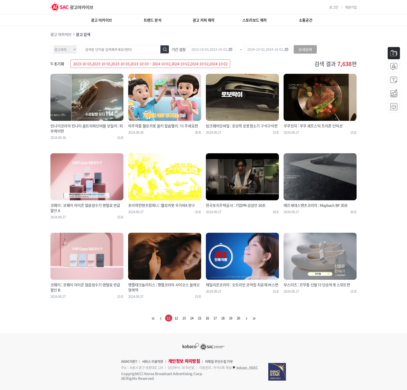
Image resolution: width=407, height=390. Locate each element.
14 (192, 318)
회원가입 (351, 7)
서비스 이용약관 (152, 361)
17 (215, 318)
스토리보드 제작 (254, 20)
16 (207, 318)
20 (238, 318)
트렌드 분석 (152, 20)
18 (223, 318)
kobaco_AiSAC (247, 367)
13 (184, 318)
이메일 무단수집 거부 (219, 361)
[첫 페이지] (153, 318)
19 (230, 318)
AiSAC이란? (129, 361)
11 (168, 318)
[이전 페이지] (160, 318)
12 (176, 318)
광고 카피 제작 (204, 20)
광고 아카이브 (101, 20)
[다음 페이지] (246, 318)
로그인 (333, 7)
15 (199, 318)
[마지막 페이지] (254, 318)
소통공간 (305, 20)
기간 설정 (178, 49)
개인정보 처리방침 (184, 361)
